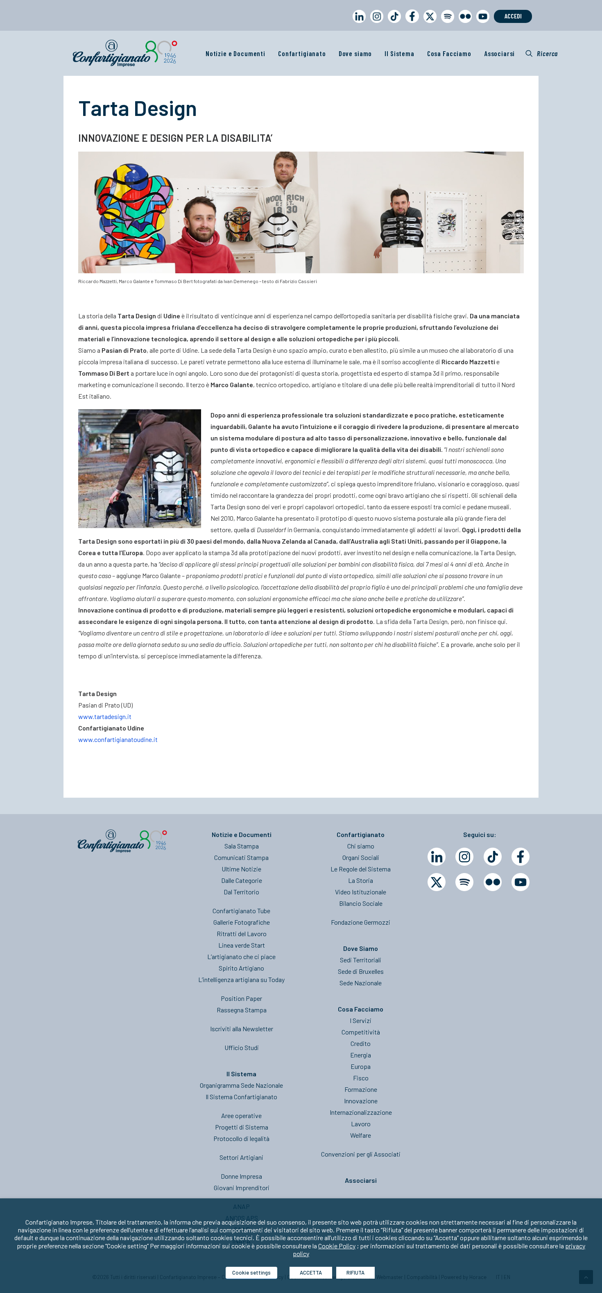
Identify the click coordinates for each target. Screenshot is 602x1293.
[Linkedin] (437, 857)
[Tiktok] (493, 857)
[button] (541, 53)
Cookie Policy (336, 1246)
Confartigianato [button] (302, 53)
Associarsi (499, 53)
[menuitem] (357, 24)
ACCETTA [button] (311, 1272)
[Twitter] (437, 882)
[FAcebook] (520, 857)
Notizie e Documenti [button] (235, 53)
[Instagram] (464, 857)
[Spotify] (464, 882)
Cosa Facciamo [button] (449, 53)
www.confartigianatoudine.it (118, 739)
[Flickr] (493, 882)
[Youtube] (520, 882)
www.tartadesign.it (104, 716)
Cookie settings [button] (251, 1272)
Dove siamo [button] (355, 53)
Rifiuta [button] (355, 1272)
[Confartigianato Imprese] (125, 53)
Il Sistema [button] (399, 53)
